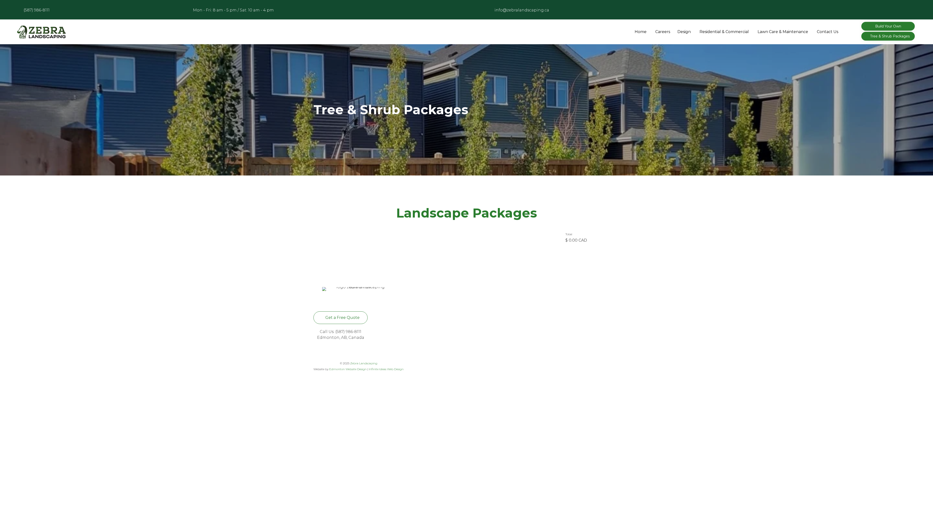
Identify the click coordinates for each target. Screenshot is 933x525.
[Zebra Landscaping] (41, 32)
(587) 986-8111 (37, 10)
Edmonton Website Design (348, 369)
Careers (662, 31)
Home (641, 31)
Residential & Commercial (724, 31)
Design (684, 31)
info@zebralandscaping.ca (521, 10)
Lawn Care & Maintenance (783, 31)
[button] (888, 26)
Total (568, 234)
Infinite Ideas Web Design (386, 369)
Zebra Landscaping (363, 363)
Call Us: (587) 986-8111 (340, 331)
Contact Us (827, 31)
